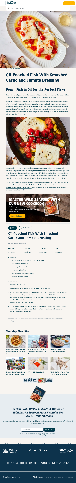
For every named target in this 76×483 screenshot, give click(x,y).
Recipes (18, 69)
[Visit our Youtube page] (45, 451)
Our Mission (44, 463)
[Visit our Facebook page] (30, 451)
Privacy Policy (42, 435)
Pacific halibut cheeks (26, 176)
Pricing (23, 463)
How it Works (13, 463)
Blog (34, 466)
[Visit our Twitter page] (34, 451)
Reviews (66, 463)
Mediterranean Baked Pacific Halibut (19, 187)
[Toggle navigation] (3, 3)
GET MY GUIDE (49, 429)
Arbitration (53, 433)
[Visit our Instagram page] (40, 451)
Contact (58, 466)
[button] (12, 228)
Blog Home (10, 69)
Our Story (56, 463)
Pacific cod (37, 171)
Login (58, 3)
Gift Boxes (33, 463)
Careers (51, 466)
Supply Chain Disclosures (67, 477)
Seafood (21, 466)
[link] (38, 380)
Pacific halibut (33, 107)
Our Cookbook (42, 466)
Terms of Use (41, 433)
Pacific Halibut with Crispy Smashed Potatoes (42, 185)
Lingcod (20, 173)
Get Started (69, 3)
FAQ (16, 466)
